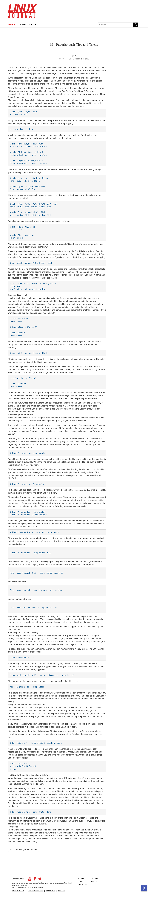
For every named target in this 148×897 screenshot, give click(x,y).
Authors (81, 881)
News (23, 24)
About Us (94, 881)
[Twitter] (40, 879)
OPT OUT (61, 891)
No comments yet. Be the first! (23, 849)
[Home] (22, 10)
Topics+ (12, 24)
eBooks (33, 24)
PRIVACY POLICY (18, 891)
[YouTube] (29, 879)
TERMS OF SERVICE (35, 891)
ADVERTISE (50, 891)
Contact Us (82, 884)
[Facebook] (35, 879)
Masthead (81, 878)
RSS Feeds (94, 878)
